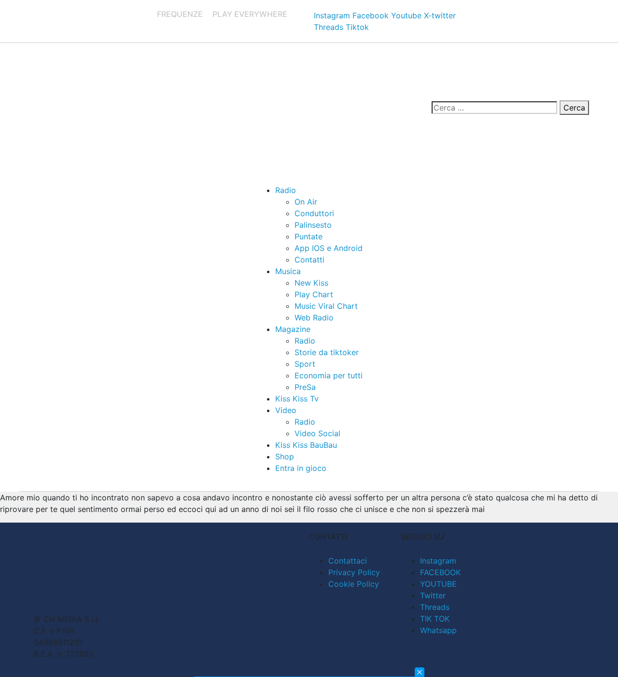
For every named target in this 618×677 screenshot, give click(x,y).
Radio (285, 190)
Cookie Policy (353, 584)
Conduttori (314, 213)
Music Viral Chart (326, 306)
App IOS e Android (329, 248)
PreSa (305, 387)
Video (285, 410)
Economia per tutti (329, 375)
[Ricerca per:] (494, 107)
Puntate (309, 236)
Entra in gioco (300, 468)
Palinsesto (313, 225)
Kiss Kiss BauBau (306, 445)
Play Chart (314, 294)
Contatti (309, 259)
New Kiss (311, 283)
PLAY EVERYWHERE (249, 14)
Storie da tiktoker (327, 352)
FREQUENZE (180, 14)
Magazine (292, 329)
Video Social (317, 433)
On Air (306, 202)
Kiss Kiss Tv (297, 398)
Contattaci (347, 561)
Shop (284, 456)
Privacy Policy (354, 572)
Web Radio (314, 317)
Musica (288, 271)
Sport (305, 364)
